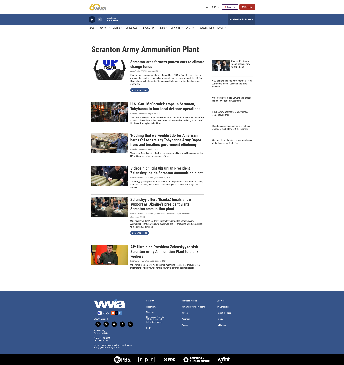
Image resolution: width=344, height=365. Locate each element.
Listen (116, 28)
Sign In (215, 7)
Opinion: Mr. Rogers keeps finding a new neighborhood (240, 64)
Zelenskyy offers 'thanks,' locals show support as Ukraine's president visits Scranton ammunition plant (160, 204)
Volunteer (186, 319)
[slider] (104, 19)
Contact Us (150, 301)
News (91, 28)
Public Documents (154, 322)
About (220, 28)
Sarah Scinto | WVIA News (140, 71)
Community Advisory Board (193, 307)
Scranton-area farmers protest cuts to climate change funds (167, 64)
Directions (221, 301)
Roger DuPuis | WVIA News (140, 261)
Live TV (231, 7)
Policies (185, 325)
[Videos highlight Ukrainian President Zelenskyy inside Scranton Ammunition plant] (109, 176)
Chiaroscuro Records (155, 317)
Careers (185, 313)
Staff (148, 328)
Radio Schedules (224, 313)
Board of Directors (189, 301)
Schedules (131, 28)
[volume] (100, 20)
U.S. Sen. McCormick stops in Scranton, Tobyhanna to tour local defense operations (165, 106)
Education (149, 28)
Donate (248, 7)
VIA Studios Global (154, 319)
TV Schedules (223, 307)
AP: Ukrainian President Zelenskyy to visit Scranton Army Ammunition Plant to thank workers (164, 252)
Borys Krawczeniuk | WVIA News (142, 178)
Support (175, 28)
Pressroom (151, 307)
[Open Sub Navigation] (96, 28)
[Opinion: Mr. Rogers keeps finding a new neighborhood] (221, 65)
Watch (103, 28)
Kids (162, 28)
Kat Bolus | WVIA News (138, 113)
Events (190, 28)
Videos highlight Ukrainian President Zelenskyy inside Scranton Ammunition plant (166, 170)
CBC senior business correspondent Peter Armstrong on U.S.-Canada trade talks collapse (232, 83)
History (220, 319)
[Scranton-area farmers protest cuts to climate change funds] (109, 70)
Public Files (221, 325)
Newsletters (207, 28)
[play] (92, 19)
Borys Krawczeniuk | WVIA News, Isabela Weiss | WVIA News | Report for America (160, 213)
